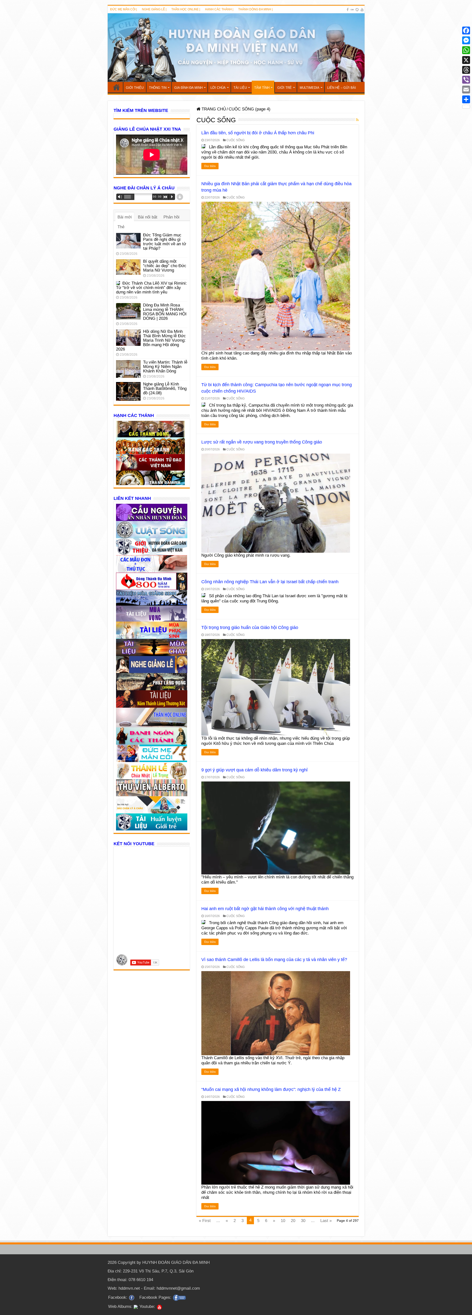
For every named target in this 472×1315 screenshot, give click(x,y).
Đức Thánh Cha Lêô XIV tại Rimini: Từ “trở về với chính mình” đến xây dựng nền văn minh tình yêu (151, 287)
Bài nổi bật (147, 217)
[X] (466, 60)
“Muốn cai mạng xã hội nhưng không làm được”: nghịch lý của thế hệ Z (271, 1089)
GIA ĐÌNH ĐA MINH (188, 88)
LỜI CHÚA (218, 88)
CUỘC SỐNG (235, 140)
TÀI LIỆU (240, 88)
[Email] (466, 89)
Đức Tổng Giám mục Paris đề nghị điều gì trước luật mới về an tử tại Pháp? (164, 242)
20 (293, 1220)
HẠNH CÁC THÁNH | (219, 9)
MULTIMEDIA (309, 88)
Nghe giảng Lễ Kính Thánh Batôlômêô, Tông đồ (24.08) (165, 388)
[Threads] (466, 70)
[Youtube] (362, 10)
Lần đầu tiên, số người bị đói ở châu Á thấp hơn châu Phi (257, 132)
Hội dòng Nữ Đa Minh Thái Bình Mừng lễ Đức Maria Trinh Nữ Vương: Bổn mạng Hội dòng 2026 (151, 340)
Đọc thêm (210, 166)
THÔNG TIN (157, 88)
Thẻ (121, 227)
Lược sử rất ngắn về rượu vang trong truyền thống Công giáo (261, 442)
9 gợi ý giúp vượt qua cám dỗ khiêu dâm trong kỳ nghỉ (254, 769)
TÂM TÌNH (261, 88)
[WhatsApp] (466, 50)
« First (205, 1220)
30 (303, 1220)
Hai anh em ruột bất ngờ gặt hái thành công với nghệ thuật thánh (265, 908)
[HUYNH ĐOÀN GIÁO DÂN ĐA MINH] (236, 47)
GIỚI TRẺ (284, 88)
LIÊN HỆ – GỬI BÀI (341, 88)
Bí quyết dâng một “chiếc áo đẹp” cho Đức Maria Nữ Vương (164, 266)
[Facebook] (347, 10)
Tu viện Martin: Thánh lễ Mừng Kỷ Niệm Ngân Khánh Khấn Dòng (165, 366)
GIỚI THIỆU (135, 88)
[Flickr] (352, 10)
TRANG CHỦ (116, 87)
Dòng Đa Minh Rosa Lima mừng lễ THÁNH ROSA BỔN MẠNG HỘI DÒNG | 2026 (165, 312)
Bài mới (125, 217)
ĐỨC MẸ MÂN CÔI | (123, 9)
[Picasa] (357, 10)
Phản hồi (171, 217)
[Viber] (466, 80)
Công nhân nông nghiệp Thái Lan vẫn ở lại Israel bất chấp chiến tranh (270, 581)
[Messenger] (466, 40)
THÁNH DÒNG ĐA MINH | (255, 9)
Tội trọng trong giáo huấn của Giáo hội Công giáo (249, 627)
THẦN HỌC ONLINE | (185, 9)
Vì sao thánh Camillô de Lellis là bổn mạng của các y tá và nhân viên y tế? (274, 959)
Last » (326, 1220)
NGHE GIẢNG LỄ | (154, 9)
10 (283, 1220)
